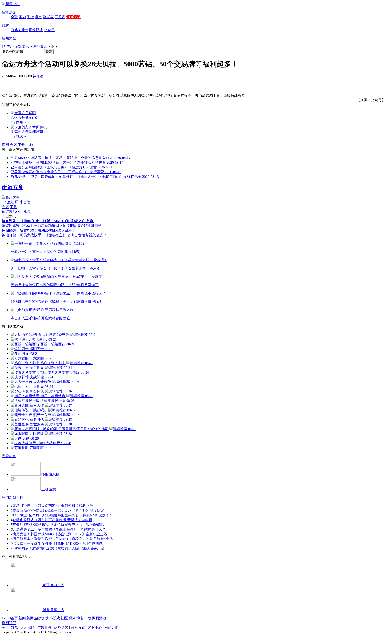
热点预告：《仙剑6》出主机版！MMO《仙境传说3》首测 (48, 221)
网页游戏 (99, 618)
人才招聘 (27, 627)
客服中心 (95, 627)
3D (4, 202)
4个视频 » (18, 136)
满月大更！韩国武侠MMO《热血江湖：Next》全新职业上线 (60, 534)
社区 (64, 618)
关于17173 (10, 627)
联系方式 (78, 627)
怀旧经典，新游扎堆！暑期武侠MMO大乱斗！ (39, 230)
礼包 (29, 145)
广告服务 (44, 627)
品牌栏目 (9, 456)
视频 (72, 618)
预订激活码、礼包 (16, 211)
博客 (80, 618)
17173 (6, 46)
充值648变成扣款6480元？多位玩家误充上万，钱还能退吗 (58, 525)
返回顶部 (9, 623)
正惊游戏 (36, 30)
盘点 (38, 17)
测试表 (48, 17)
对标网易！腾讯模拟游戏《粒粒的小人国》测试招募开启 (59, 548)
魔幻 (10, 202)
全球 (14, 17)
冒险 (26, 202)
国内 (22, 17)
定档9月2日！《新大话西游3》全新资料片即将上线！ (55, 506)
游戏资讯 (22, 46)
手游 (30, 17)
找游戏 (43, 618)
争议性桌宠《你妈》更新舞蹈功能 (29, 226)
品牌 (5, 25)
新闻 (22, 618)
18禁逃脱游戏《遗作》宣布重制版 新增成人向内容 (52, 520)
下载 (21, 145)
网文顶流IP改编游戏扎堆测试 (79, 226)
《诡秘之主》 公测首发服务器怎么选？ (76, 235)
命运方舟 (12, 187)
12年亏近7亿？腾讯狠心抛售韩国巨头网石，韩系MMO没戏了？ (63, 515)
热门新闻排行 (12, 497)
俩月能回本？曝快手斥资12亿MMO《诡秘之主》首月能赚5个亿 (63, 539)
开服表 (60, 17)
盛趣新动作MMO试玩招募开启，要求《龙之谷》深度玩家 (58, 510)
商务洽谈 (61, 627)
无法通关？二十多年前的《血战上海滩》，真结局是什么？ (59, 529)
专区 (13, 145)
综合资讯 (40, 46)
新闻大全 (9, 38)
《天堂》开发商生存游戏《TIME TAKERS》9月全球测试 (58, 543)
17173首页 (10, 618)
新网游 (31, 618)
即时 (18, 202)
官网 (5, 145)
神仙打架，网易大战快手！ (23, 235)
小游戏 (54, 618)
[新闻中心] (11, 4)
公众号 (49, 30)
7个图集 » (18, 122)
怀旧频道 (73, 17)
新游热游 (9, 12)
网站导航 (111, 627)
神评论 (38, 76)
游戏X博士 (19, 30)
